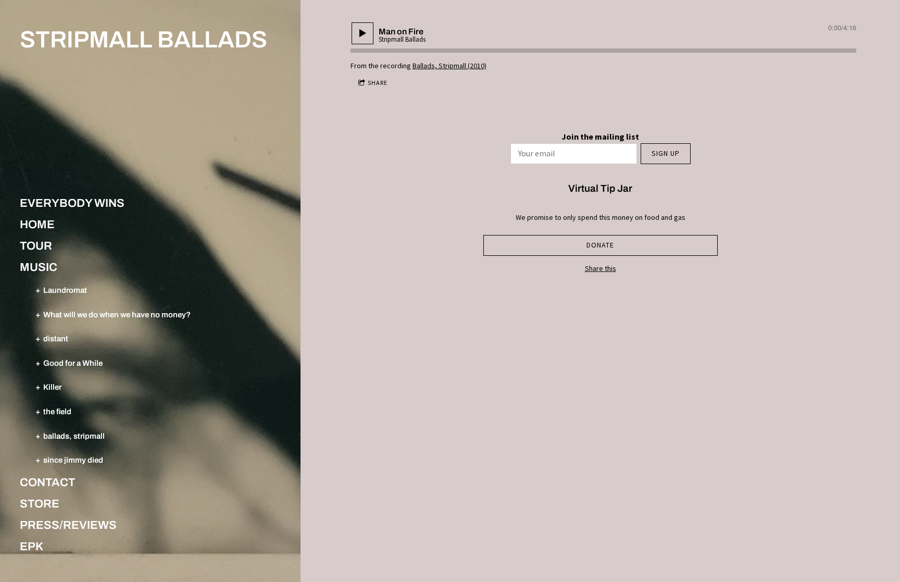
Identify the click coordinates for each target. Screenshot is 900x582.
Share (378, 82)
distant (55, 338)
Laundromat (65, 290)
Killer (52, 386)
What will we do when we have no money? (117, 314)
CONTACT (48, 482)
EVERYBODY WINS (72, 203)
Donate (600, 245)
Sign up (666, 153)
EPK (31, 546)
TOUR (36, 246)
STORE (39, 504)
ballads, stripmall (74, 435)
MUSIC (38, 267)
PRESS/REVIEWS (68, 525)
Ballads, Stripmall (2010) (449, 65)
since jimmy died (73, 459)
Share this (600, 268)
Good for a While (73, 362)
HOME (37, 224)
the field (57, 411)
